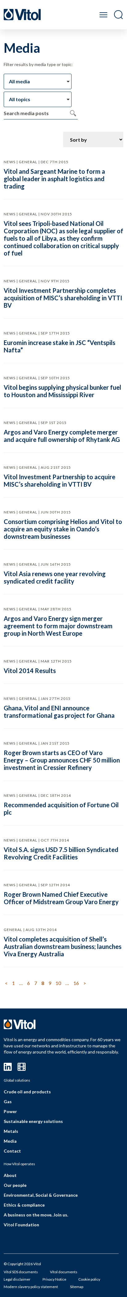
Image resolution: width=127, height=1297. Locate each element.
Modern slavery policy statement (31, 1286)
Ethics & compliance (24, 1205)
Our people (15, 1185)
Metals (11, 1131)
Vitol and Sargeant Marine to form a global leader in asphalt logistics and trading (54, 179)
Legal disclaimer (17, 1279)
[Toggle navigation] (103, 15)
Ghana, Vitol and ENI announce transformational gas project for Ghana (59, 711)
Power (10, 1111)
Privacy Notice (54, 1279)
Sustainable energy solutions (33, 1121)
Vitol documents (63, 1272)
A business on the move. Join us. (36, 1214)
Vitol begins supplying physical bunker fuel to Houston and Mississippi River (62, 391)
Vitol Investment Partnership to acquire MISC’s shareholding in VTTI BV (59, 480)
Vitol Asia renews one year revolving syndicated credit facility (55, 577)
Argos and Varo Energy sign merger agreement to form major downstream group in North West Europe (58, 626)
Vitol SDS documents (21, 1272)
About (10, 1175)
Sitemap (76, 1286)
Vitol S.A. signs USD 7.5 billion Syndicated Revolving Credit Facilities (61, 853)
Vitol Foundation (21, 1224)
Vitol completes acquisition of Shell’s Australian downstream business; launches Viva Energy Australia (62, 946)
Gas (8, 1101)
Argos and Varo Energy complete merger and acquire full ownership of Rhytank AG (62, 435)
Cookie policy (89, 1279)
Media (10, 1141)
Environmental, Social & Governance (41, 1195)
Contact (12, 1151)
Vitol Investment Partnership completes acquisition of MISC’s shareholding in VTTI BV (63, 298)
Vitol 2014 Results (30, 670)
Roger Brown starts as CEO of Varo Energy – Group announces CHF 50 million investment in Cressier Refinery (62, 760)
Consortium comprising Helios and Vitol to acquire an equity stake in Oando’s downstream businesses (63, 529)
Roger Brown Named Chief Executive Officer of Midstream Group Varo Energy (61, 898)
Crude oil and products (27, 1091)
